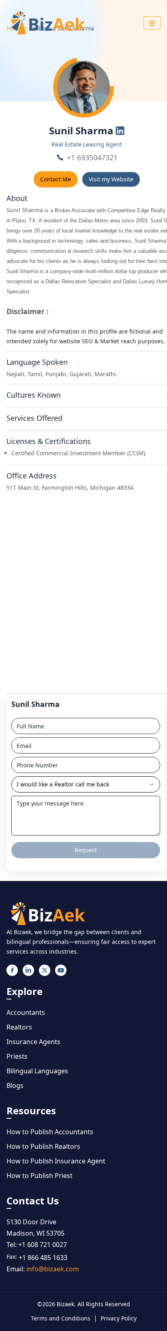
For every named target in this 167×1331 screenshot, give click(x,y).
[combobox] (85, 784)
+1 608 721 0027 (42, 1244)
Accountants (25, 1012)
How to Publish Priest (39, 1175)
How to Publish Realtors (43, 1146)
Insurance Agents (33, 1041)
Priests (17, 1056)
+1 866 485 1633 (43, 1257)
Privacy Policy (119, 1318)
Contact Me (55, 179)
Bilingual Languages (37, 1070)
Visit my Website (111, 179)
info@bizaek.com (52, 1268)
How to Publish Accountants (49, 1131)
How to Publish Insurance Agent (55, 1161)
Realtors (19, 1027)
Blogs (15, 1085)
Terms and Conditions (60, 1318)
